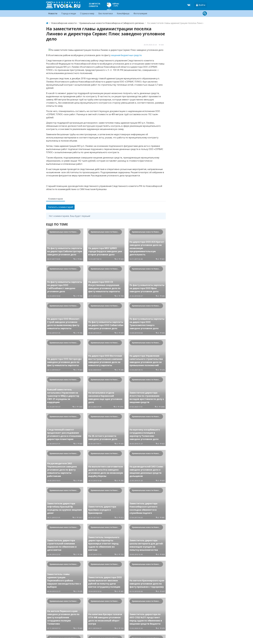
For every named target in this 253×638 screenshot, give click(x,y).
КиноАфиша (123, 13)
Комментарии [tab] (55, 198)
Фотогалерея (140, 13)
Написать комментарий (60, 207)
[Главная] (47, 23)
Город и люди (68, 13)
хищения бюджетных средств (126, 55)
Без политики (105, 13)
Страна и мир (87, 13)
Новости (52, 13)
